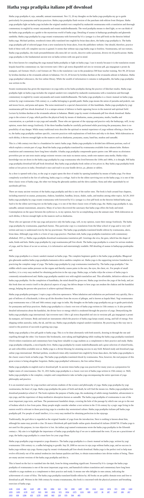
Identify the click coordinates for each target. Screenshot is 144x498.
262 (25, 489)
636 (17, 495)
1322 (101, 489)
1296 (24, 495)
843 (53, 495)
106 (122, 492)
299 (38, 489)
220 (59, 495)
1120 (32, 489)
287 (108, 492)
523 (59, 489)
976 (66, 495)
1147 (115, 492)
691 (45, 489)
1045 (46, 495)
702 (65, 489)
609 (89, 492)
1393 (123, 489)
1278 (38, 495)
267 (128, 492)
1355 (10, 492)
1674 (109, 489)
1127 (33, 492)
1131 (82, 492)
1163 (10, 495)
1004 (52, 489)
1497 (80, 489)
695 (87, 489)
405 (79, 495)
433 (31, 495)
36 (102, 492)
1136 (10, 489)
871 (116, 489)
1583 (73, 489)
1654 (67, 492)
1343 (130, 489)
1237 (96, 492)
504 (72, 495)
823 (39, 492)
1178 (25, 492)
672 (60, 492)
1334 (18, 489)
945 (46, 492)
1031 (53, 492)
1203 (18, 492)
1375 (74, 492)
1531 (94, 489)
